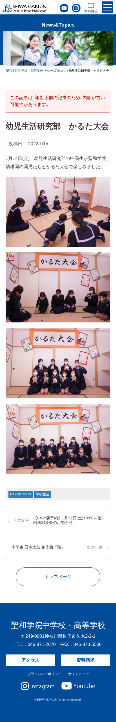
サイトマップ (78, 674)
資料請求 (86, 660)
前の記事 (59, 520)
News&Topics (20, 494)
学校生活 (42, 494)
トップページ (58, 576)
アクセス (30, 660)
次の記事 (57, 547)
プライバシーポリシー (44, 674)
